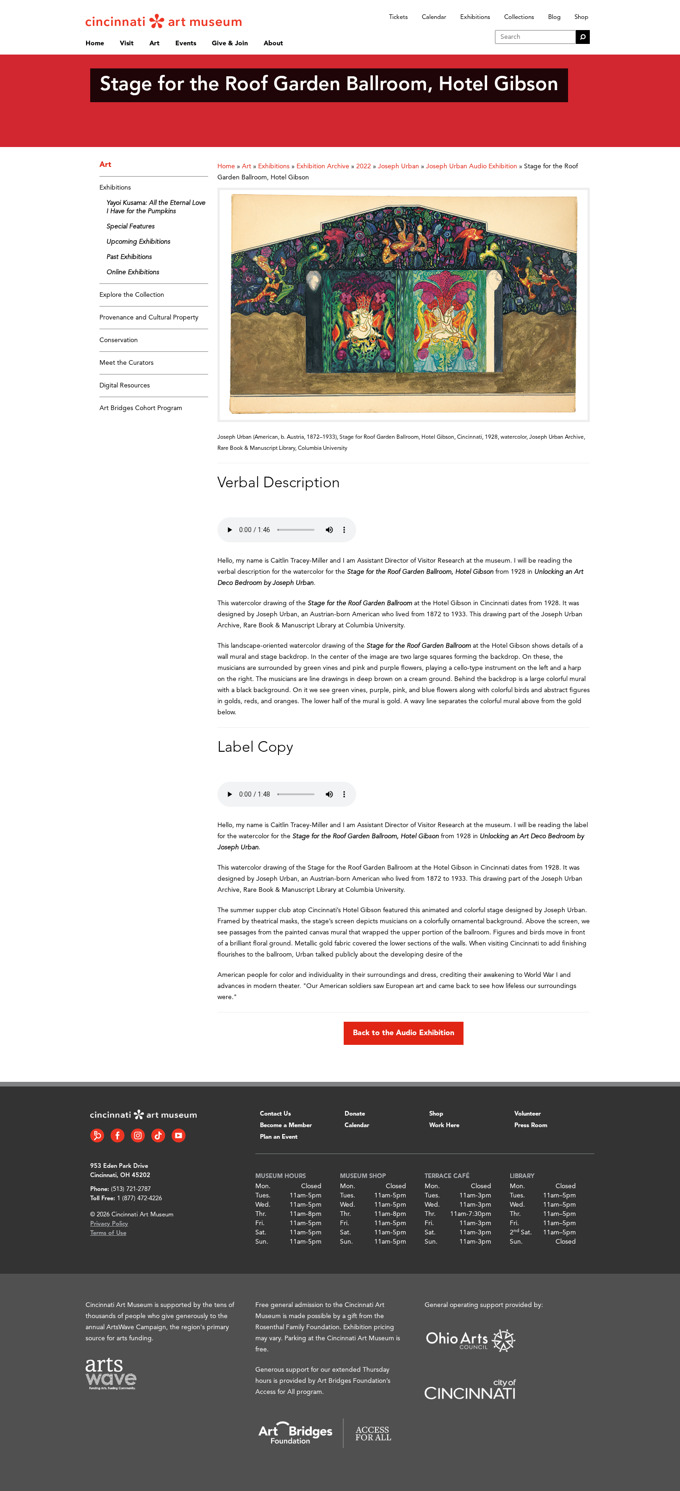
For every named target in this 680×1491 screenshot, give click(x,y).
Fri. (260, 1223)
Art (154, 43)
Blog (554, 17)
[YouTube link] (178, 1135)
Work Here (444, 1126)
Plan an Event (278, 1137)
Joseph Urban (398, 166)
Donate (355, 1114)
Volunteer (527, 1114)
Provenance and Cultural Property (148, 317)
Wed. (263, 1205)
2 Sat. (521, 1232)
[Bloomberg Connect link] (97, 1135)
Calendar (434, 17)
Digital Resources (124, 385)
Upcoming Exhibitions (138, 242)
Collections (519, 17)
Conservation (118, 340)
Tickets (398, 17)
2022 (363, 166)
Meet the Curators (126, 363)
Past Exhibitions (129, 257)
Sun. (261, 1242)
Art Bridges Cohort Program (140, 408)
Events (185, 43)
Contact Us (275, 1114)
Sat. (260, 1232)
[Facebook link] (117, 1135)
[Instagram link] (138, 1135)
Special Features (130, 226)
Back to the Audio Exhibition (403, 1033)
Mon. (263, 1186)
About (273, 43)
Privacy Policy (109, 1224)
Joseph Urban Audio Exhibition (471, 166)
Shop (581, 17)
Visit (127, 43)
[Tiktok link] (158, 1135)
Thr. (260, 1214)
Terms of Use (108, 1233)
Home (95, 43)
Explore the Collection (131, 295)
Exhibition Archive (323, 166)
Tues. (263, 1195)
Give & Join (230, 43)
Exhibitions (475, 17)
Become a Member (286, 1126)
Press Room (530, 1126)
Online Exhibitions (132, 272)
